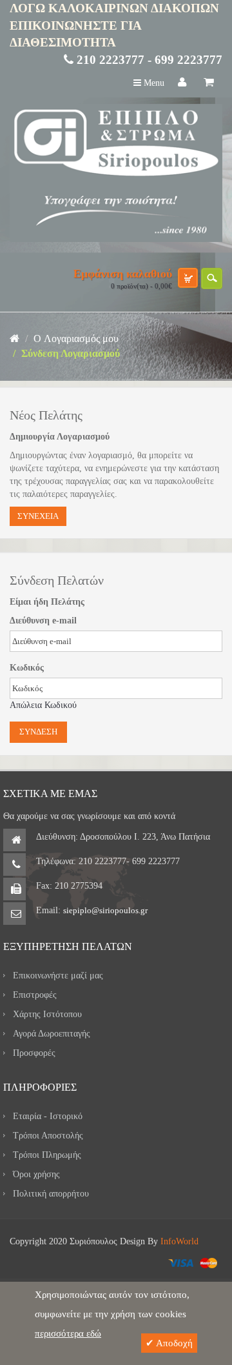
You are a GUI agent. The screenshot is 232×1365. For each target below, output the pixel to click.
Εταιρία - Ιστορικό (47, 1116)
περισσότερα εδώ (68, 1333)
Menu (152, 83)
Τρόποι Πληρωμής (47, 1155)
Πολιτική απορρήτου (51, 1193)
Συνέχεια (38, 516)
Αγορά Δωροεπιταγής (51, 1033)
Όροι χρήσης (36, 1174)
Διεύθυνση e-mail (43, 620)
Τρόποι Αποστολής (48, 1135)
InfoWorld (179, 1241)
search (212, 278)
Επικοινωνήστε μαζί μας (58, 975)
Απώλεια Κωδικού (43, 705)
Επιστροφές (35, 995)
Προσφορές (34, 1053)
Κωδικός (27, 667)
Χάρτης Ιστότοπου (47, 1014)
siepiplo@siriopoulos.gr (105, 910)
